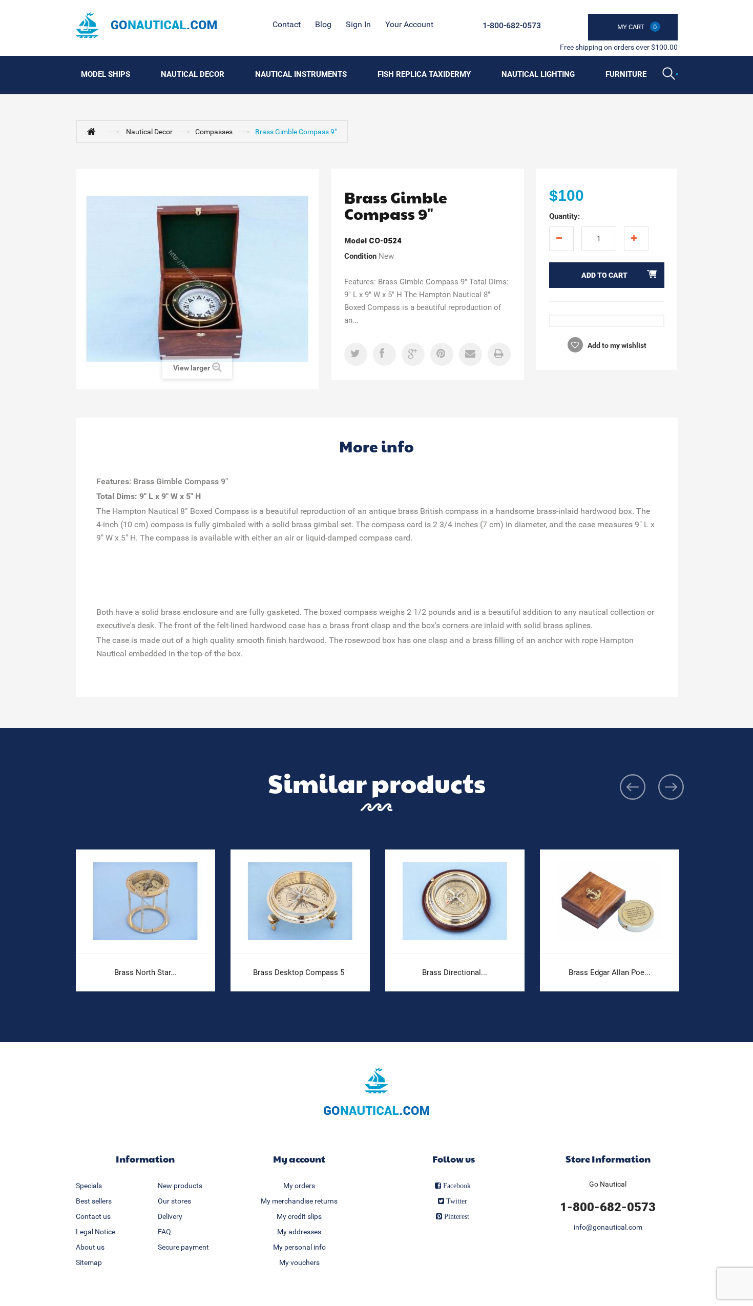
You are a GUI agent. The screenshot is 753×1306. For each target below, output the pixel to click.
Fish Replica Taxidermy (424, 74)
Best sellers (94, 1201)
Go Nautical (607, 1184)
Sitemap (89, 1262)
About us (90, 1247)
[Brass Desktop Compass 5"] (300, 901)
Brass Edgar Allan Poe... (610, 972)
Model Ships (105, 74)
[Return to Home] (93, 131)
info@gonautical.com (608, 1227)
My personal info (299, 1247)
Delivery (170, 1216)
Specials (89, 1185)
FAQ (164, 1232)
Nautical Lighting (538, 74)
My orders (299, 1185)
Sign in (358, 24)
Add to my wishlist (616, 345)
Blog (323, 24)
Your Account (409, 24)
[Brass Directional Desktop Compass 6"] (455, 901)
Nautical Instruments (301, 74)
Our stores (174, 1201)
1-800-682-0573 (512, 25)
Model (355, 240)
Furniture (625, 74)
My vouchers (299, 1262)
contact (287, 24)
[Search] (670, 74)
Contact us (93, 1216)
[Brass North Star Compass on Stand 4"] (145, 901)
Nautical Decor (192, 74)
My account (299, 1158)
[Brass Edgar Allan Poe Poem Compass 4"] (609, 901)
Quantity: (564, 216)
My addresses (299, 1232)
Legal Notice (95, 1232)
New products (180, 1185)
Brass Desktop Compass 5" (300, 972)
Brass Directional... (454, 972)
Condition (360, 256)
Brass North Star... (145, 972)
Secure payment (183, 1247)
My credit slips (299, 1216)
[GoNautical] (146, 25)
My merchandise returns (299, 1201)
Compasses (214, 132)
